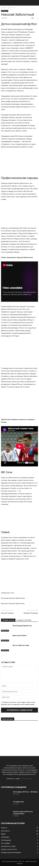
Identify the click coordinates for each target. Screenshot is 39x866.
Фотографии (5, 843)
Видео (3, 834)
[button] (36, 3)
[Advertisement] (16, 736)
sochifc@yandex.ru (26, 779)
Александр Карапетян (22, 626)
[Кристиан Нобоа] (6, 637)
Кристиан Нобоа (19, 635)
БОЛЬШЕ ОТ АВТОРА (24, 620)
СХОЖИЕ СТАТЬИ (8, 620)
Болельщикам (6, 840)
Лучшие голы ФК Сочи (9, 849)
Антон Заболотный (20, 645)
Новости (4, 828)
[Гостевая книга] (6, 804)
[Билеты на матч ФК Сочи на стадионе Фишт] (6, 814)
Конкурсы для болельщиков (11, 852)
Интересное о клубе (8, 846)
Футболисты (11, 8)
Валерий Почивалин (31, 613)
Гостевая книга (18, 802)
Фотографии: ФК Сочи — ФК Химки (25, 792)
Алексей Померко (7, 613)
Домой (3, 8)
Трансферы (5, 837)
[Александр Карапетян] (6, 628)
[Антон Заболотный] (6, 647)
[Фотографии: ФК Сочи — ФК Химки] (6, 794)
